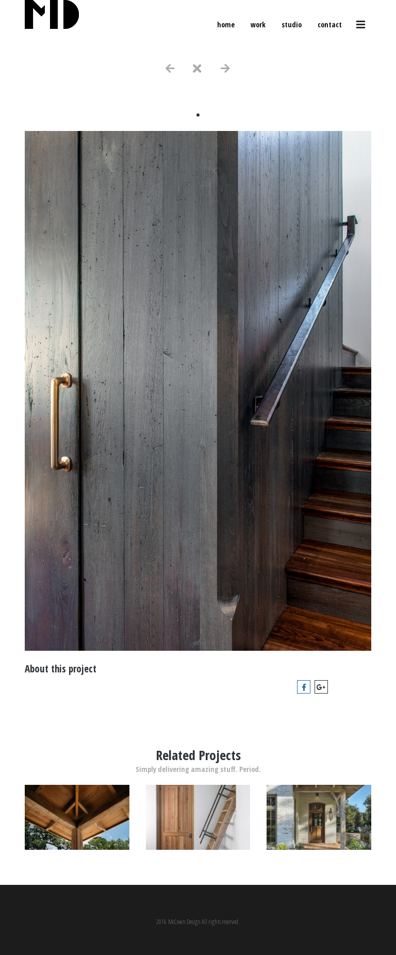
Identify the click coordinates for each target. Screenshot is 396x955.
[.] (77, 847)
